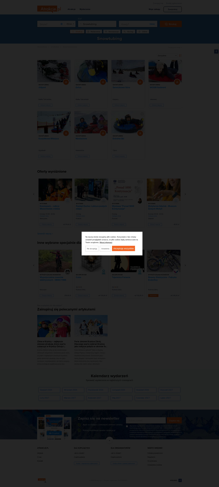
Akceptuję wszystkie (123, 248)
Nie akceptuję (92, 249)
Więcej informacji (106, 242)
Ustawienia (105, 249)
